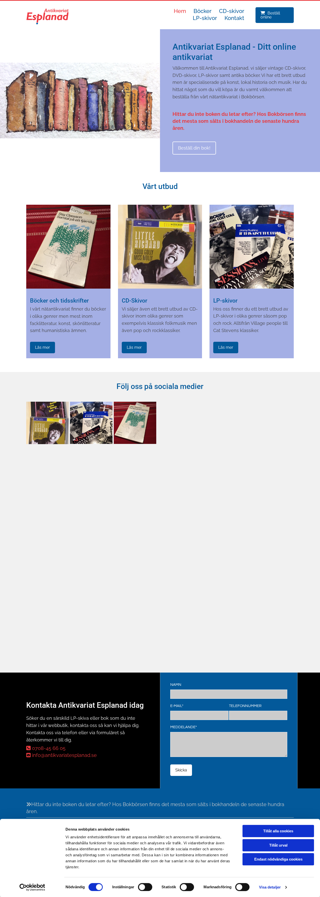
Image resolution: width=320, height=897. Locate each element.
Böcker (203, 11)
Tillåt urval (278, 845)
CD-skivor (231, 11)
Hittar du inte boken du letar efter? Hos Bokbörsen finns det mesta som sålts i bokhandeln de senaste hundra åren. (239, 121)
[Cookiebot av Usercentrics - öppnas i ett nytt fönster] (32, 887)
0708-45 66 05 (46, 748)
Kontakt (234, 18)
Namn (175, 685)
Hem (180, 11)
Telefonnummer (245, 706)
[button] (275, 15)
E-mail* (177, 706)
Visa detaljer (270, 887)
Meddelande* (183, 727)
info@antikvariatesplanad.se (61, 755)
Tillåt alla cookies (278, 831)
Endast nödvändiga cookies (278, 859)
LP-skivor (205, 18)
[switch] (145, 887)
